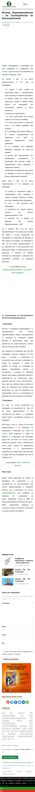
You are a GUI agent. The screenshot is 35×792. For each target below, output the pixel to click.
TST (13, 739)
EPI (31, 718)
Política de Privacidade (8, 774)
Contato (19, 771)
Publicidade (11, 733)
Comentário (17, 603)
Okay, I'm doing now (10, 757)
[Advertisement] (17, 45)
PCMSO (30, 728)
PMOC (8, 731)
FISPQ (30, 720)
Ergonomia (5, 720)
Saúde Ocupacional (8, 736)
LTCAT (30, 726)
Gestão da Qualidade (8, 723)
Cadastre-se (29, 771)
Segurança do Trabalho (25, 736)
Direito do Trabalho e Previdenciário (13, 718)
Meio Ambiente (17, 728)
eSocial (19, 720)
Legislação (6, 25)
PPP (12, 731)
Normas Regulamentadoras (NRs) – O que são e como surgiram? (17, 270)
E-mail (17, 635)
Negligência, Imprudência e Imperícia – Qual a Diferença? (24, 561)
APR (3, 713)
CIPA (31, 713)
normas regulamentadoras (12, 71)
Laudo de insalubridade (9, 726)
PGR (3, 731)
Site (3, 643)
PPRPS (16, 731)
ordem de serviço (21, 439)
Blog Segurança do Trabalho (12, 22)
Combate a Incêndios (8, 715)
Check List (21, 713)
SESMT (4, 739)
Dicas (30, 715)
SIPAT (9, 739)
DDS (22, 715)
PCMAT (24, 728)
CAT (11, 713)
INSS (31, 723)
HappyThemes (6, 768)
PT (3, 733)
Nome (17, 626)
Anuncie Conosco (7, 771)
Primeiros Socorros (26, 731)
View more (11, 786)
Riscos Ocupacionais (26, 733)
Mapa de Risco (6, 728)
